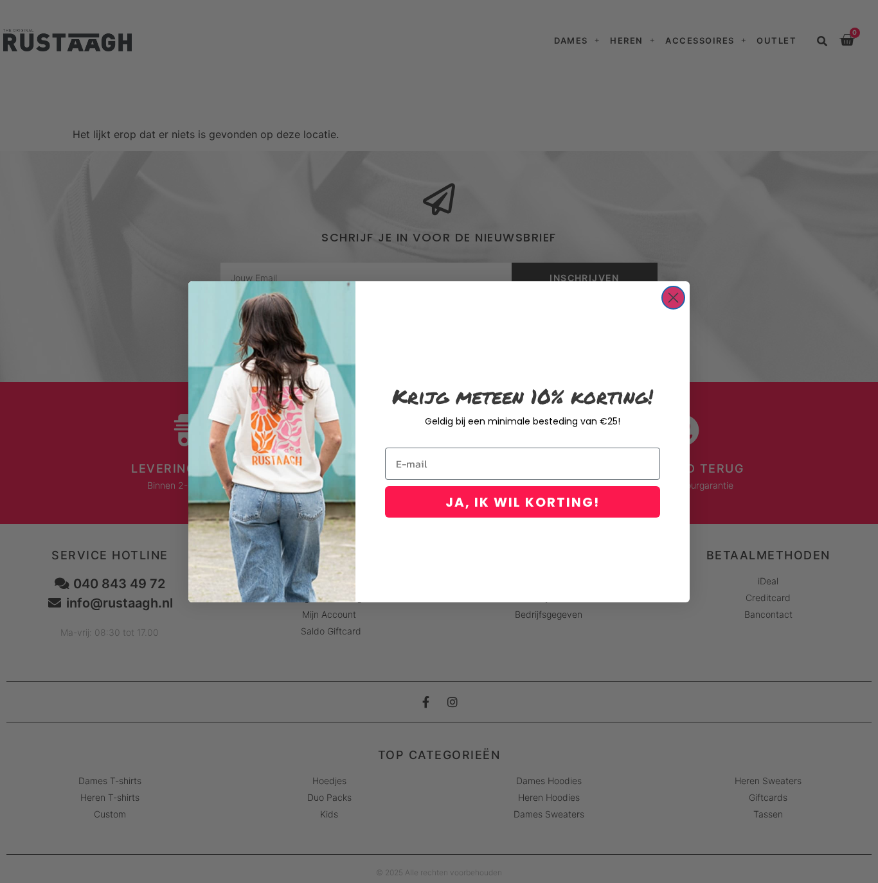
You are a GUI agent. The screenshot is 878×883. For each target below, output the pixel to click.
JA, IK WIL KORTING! (522, 502)
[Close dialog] (673, 297)
